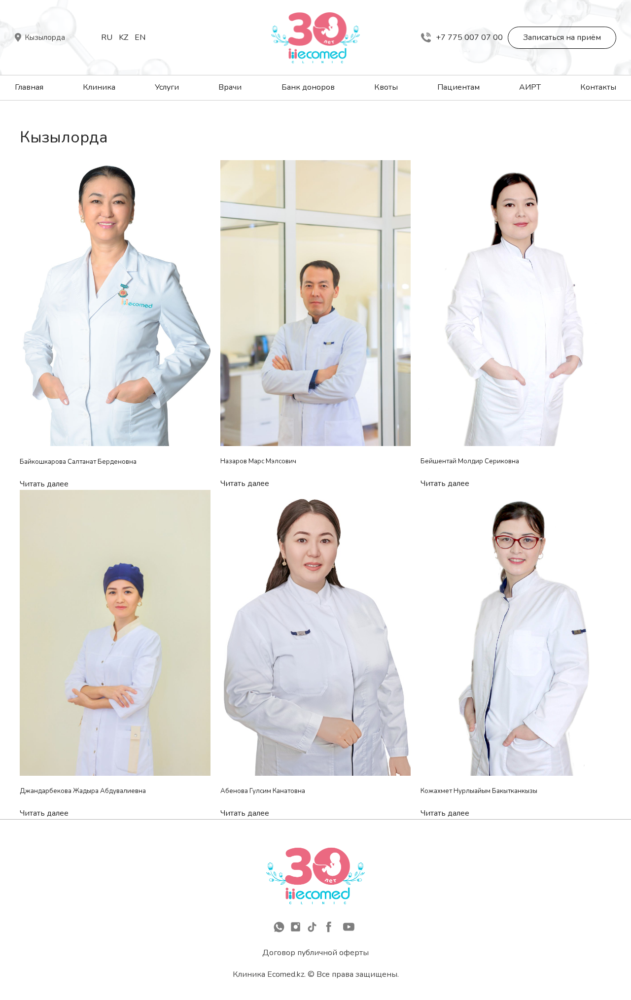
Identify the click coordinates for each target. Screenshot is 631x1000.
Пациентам (458, 87)
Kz (123, 37)
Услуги (167, 87)
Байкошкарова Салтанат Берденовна (78, 461)
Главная (29, 87)
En (140, 37)
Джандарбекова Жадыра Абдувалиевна (83, 791)
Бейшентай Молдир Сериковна (470, 461)
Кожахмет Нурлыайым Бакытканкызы (479, 791)
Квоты (386, 87)
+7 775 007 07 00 (469, 37)
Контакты (598, 87)
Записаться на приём (562, 37)
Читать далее (44, 484)
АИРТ (530, 87)
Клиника (99, 87)
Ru (106, 37)
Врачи (230, 87)
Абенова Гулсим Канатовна (262, 791)
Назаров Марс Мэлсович (258, 461)
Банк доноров (308, 87)
